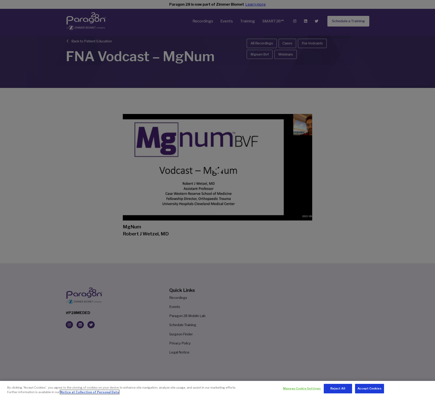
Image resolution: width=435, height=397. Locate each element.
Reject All (337, 388)
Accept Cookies (370, 388)
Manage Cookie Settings (302, 388)
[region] (217, 389)
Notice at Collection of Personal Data (89, 392)
